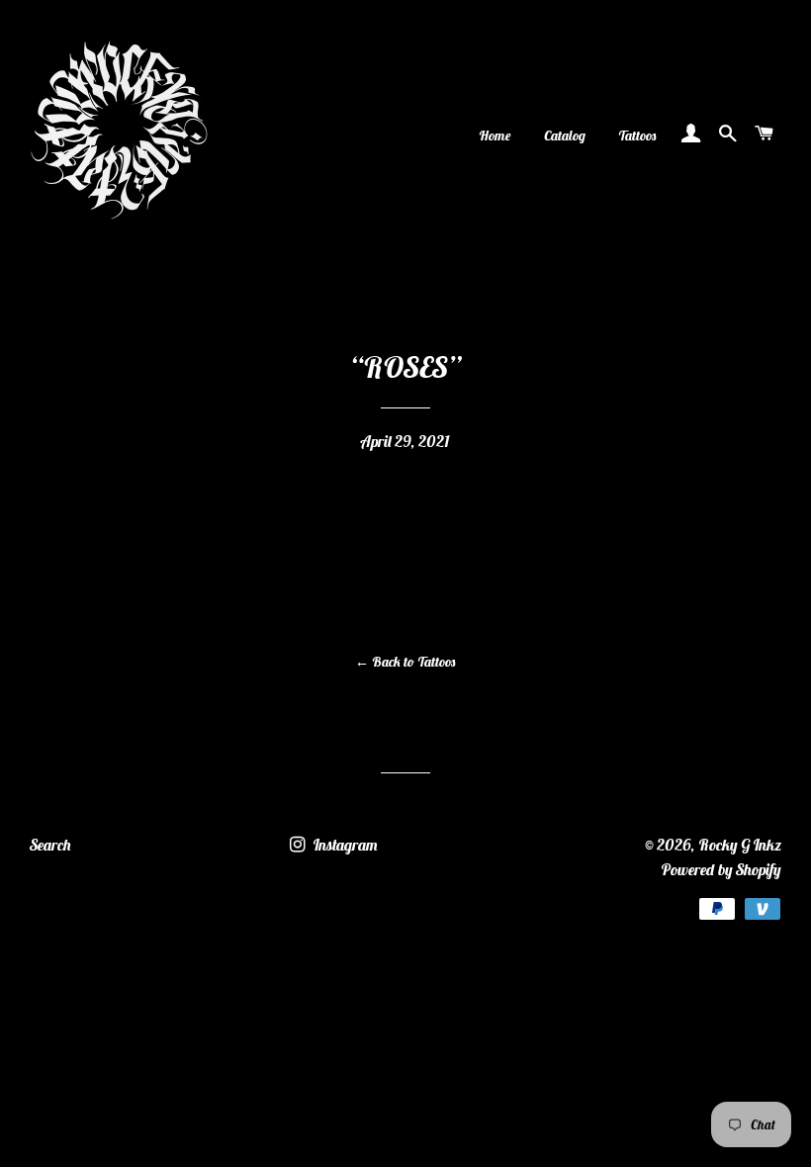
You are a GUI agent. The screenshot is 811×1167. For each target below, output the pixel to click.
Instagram (344, 844)
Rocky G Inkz (739, 844)
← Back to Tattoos (405, 662)
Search (50, 844)
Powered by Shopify (721, 869)
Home (495, 135)
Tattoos (637, 135)
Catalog (565, 135)
